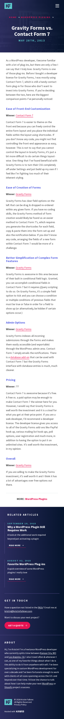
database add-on (19, 357)
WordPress (47, 683)
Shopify (8, 687)
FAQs (40, 607)
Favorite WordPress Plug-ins (26, 564)
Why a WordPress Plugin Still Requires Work (26, 528)
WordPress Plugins (36, 499)
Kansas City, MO (48, 653)
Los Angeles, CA (17, 656)
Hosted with (10, 711)
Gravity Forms (23, 194)
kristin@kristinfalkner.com (18, 611)
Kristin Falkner (9, 6)
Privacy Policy (20, 704)
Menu (57, 6)
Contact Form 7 (24, 115)
